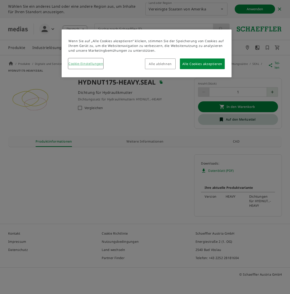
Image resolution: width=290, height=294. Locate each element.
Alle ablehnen (160, 64)
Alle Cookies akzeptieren (202, 64)
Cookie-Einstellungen (85, 63)
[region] (147, 53)
